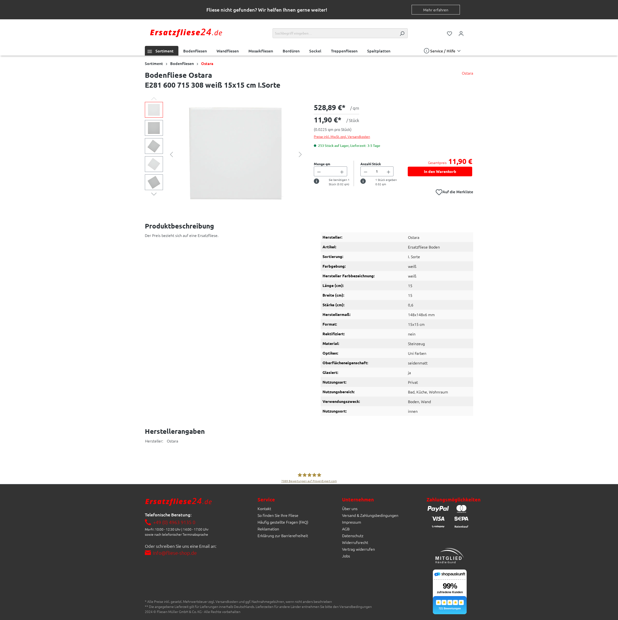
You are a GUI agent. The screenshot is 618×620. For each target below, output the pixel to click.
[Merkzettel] (449, 33)
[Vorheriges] (171, 154)
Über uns (350, 508)
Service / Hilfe (442, 50)
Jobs (346, 555)
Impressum (351, 522)
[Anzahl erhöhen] (342, 171)
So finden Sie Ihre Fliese (278, 515)
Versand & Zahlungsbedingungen (370, 515)
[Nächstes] (300, 154)
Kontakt (264, 508)
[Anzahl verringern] (319, 171)
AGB (346, 528)
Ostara (467, 73)
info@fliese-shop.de (175, 553)
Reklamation (268, 528)
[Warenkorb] (470, 32)
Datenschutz (352, 535)
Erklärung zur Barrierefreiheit (283, 535)
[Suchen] (401, 33)
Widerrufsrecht (355, 542)
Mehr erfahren (435, 9)
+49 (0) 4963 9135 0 (174, 522)
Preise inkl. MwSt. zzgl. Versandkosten (342, 136)
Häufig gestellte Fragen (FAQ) (283, 522)
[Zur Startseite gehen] (186, 32)
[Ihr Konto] (461, 33)
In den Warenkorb (440, 171)
